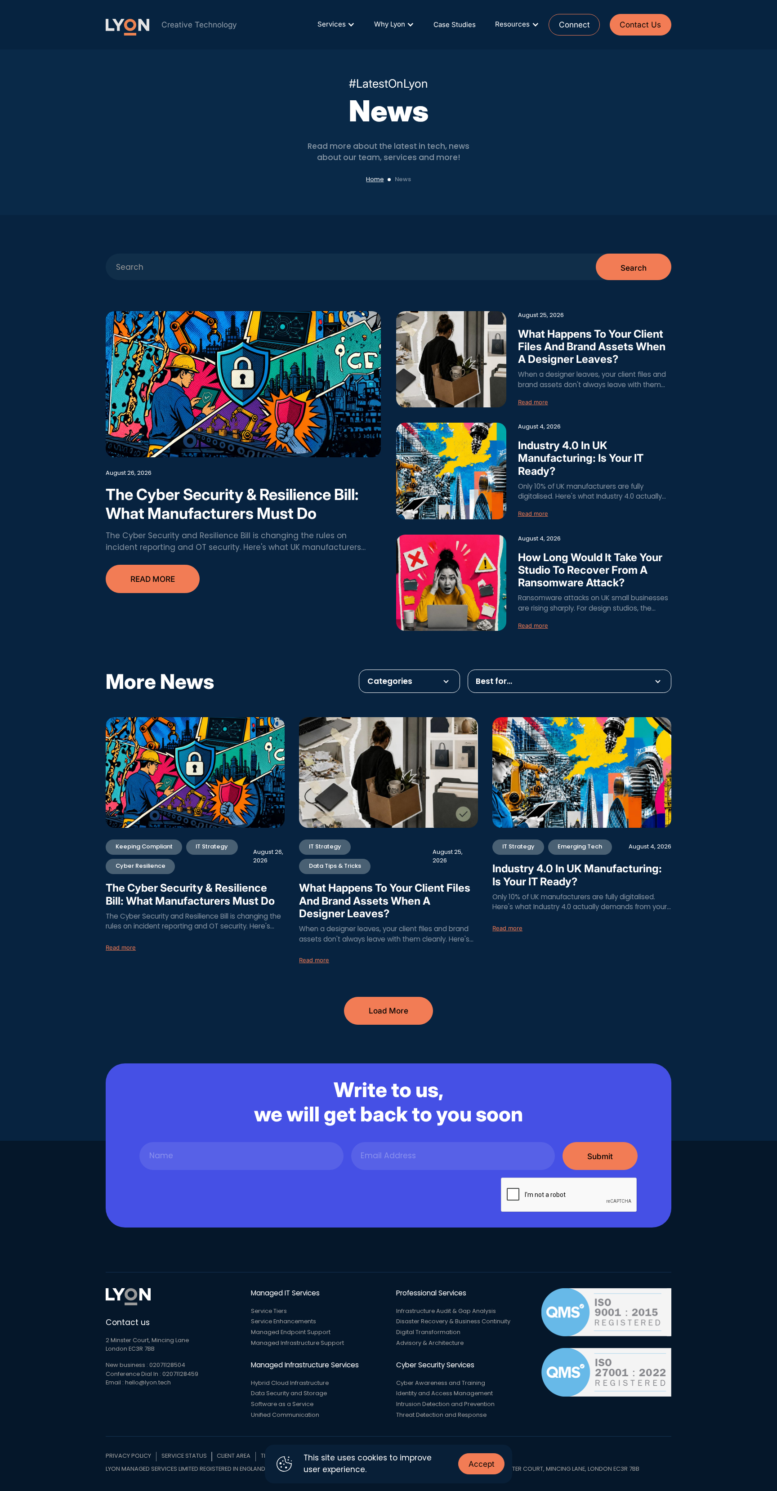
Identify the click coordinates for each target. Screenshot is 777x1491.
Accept (482, 1464)
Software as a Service (282, 1404)
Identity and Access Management (444, 1393)
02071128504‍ (167, 1365)
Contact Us (640, 24)
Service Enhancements (283, 1321)
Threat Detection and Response (441, 1415)
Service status (184, 1456)
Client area (233, 1456)
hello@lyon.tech (148, 1383)
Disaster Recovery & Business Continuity (453, 1321)
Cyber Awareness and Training (440, 1383)
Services (331, 24)
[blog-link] (243, 384)
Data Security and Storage (289, 1393)
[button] (336, 24)
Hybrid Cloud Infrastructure (290, 1383)
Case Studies (454, 24)
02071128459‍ (180, 1374)
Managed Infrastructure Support (297, 1343)
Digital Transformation (428, 1332)
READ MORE (152, 579)
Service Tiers (269, 1311)
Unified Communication (285, 1415)
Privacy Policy (128, 1456)
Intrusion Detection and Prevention (445, 1404)
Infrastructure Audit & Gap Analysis (446, 1311)
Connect (574, 24)
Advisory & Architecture (430, 1343)
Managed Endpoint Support (290, 1332)
